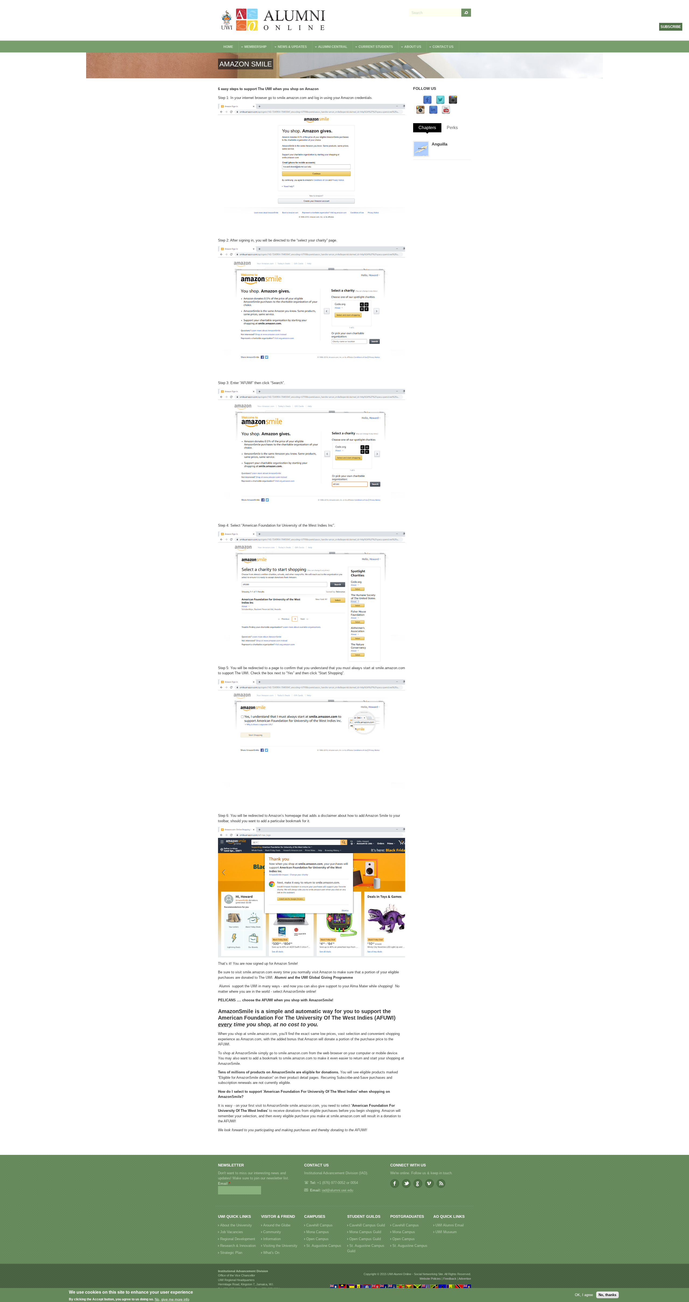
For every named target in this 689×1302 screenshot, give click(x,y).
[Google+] (453, 103)
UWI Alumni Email (449, 1225)
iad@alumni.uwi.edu (337, 1190)
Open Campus (317, 1239)
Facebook (394, 1183)
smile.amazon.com (292, 98)
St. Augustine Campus (323, 1246)
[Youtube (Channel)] (446, 113)
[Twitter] (440, 103)
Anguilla (439, 144)
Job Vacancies (231, 1232)
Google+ (417, 1183)
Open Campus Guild (365, 1239)
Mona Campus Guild (365, 1232)
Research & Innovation (238, 1246)
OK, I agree (584, 1295)
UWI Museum (446, 1232)
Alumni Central (330, 47)
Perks (452, 127)
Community (272, 1232)
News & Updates (289, 47)
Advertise (465, 1278)
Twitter (406, 1183)
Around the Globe (276, 1225)
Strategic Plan (231, 1253)
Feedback (449, 1278)
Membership (252, 47)
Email (224, 1184)
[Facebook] (427, 103)
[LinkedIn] (433, 113)
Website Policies (430, 1278)
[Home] (273, 20)
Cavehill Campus (319, 1225)
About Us (410, 47)
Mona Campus (317, 1232)
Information (272, 1239)
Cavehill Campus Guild (367, 1225)
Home (228, 47)
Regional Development (237, 1239)
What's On (271, 1253)
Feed (441, 1183)
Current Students (373, 47)
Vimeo (429, 1183)
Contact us (440, 47)
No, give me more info (172, 1299)
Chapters (427, 127)
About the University (236, 1225)
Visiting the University (280, 1246)
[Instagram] (420, 113)
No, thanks (607, 1295)
